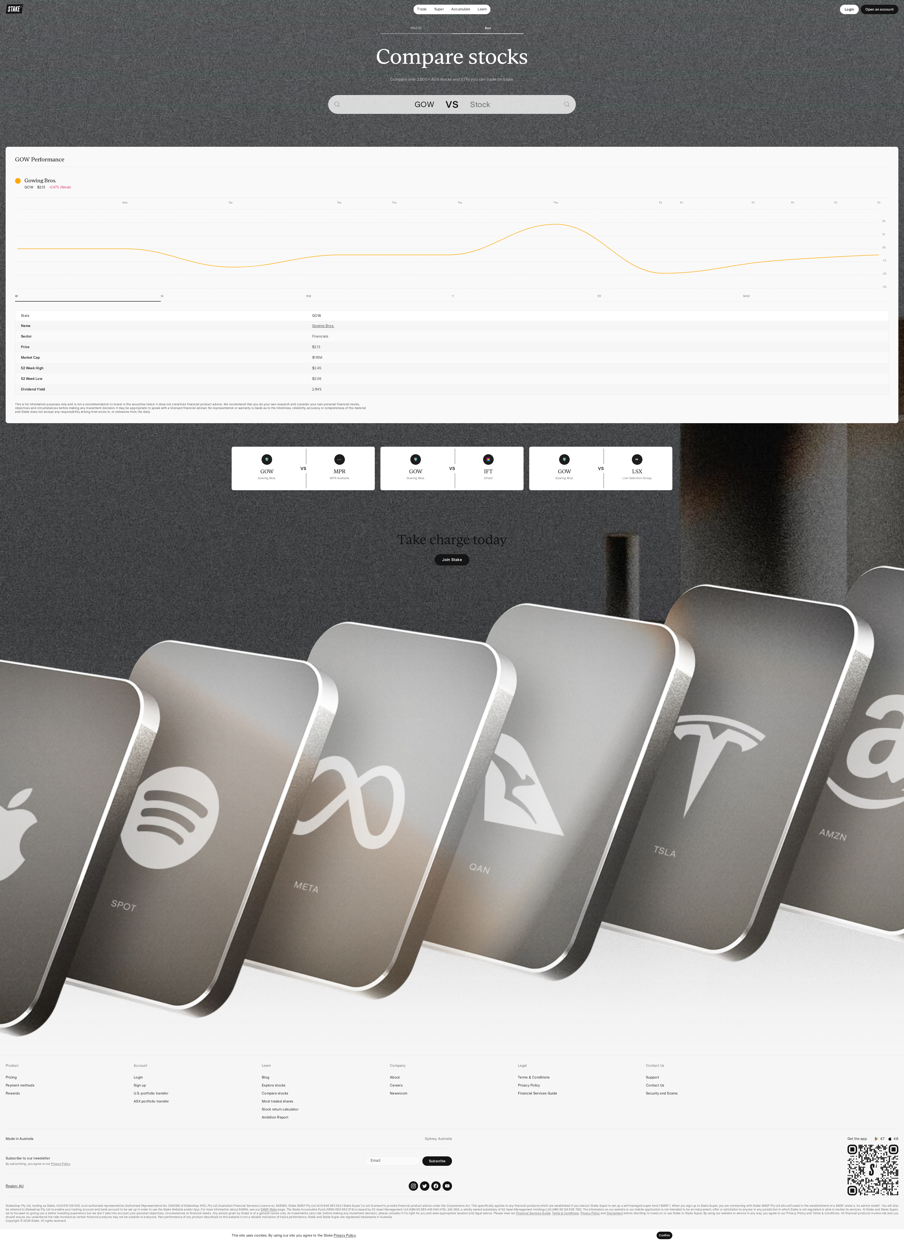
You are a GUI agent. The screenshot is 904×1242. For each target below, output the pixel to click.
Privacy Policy (529, 1085)
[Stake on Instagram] (413, 1186)
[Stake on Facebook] (436, 1186)
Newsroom (398, 1093)
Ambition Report (275, 1117)
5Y (599, 296)
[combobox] (389, 104)
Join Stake (452, 559)
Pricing (11, 1077)
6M (308, 296)
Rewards (13, 1093)
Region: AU (15, 1186)
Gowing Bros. (323, 326)
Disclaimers (615, 1213)
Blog (265, 1077)
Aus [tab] (488, 28)
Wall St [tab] (416, 28)
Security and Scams (662, 1093)
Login (849, 9)
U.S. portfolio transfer (151, 1093)
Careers (396, 1085)
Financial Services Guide (537, 1093)
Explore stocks (274, 1085)
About (395, 1077)
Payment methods (20, 1085)
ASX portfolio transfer (151, 1101)
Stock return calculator (280, 1109)
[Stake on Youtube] (447, 1186)
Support (652, 1077)
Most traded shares (277, 1101)
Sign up (140, 1085)
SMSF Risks (269, 1209)
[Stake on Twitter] (424, 1186)
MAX (746, 296)
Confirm (664, 1235)
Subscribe (437, 1161)
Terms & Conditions (534, 1077)
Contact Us (655, 1085)
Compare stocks (275, 1093)
